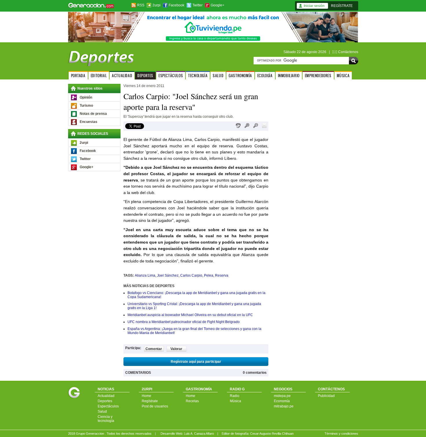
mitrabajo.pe (284, 406)
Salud (102, 411)
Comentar (153, 349)
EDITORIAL (99, 75)
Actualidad (106, 396)
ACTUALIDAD (122, 75)
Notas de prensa (93, 114)
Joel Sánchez (168, 275)
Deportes (105, 401)
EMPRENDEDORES (318, 75)
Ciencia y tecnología (106, 419)
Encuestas (88, 122)
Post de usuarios (155, 406)
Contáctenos (348, 52)
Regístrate (150, 401)
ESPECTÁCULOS (171, 75)
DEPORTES (145, 75)
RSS (140, 5)
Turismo (86, 106)
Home (146, 396)
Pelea (208, 275)
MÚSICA (343, 75)
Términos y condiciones (341, 433)
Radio (234, 396)
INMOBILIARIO (289, 75)
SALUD (218, 75)
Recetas (192, 401)
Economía (282, 401)
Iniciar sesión (314, 6)
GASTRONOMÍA (240, 75)
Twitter (197, 5)
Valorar (176, 349)
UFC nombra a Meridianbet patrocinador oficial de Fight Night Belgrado (184, 322)
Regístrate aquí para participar (196, 362)
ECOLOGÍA (265, 75)
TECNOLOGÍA (197, 75)
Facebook (176, 5)
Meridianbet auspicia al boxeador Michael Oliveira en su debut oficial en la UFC (190, 315)
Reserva (221, 275)
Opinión (86, 97)
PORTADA (78, 75)
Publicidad (326, 396)
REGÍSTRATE (342, 6)
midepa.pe (282, 396)
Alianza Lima (145, 275)
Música (235, 401)
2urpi (156, 5)
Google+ (217, 5)
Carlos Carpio (191, 275)
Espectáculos (108, 406)
